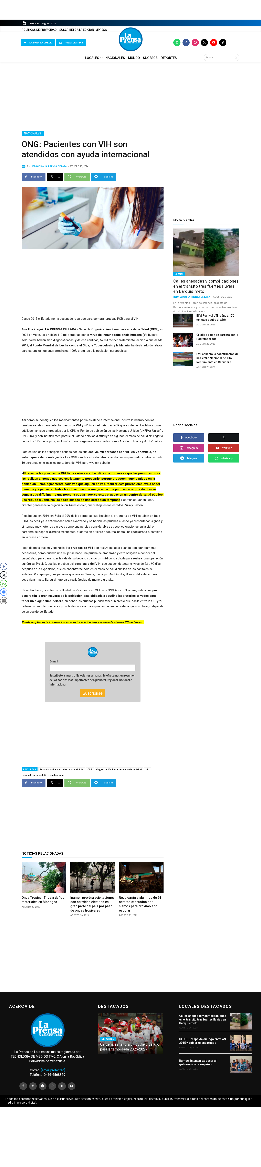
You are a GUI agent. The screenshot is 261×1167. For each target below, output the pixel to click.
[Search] (236, 57)
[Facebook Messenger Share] (3, 592)
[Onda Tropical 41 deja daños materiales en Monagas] (44, 877)
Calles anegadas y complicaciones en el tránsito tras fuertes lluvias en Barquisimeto (206, 286)
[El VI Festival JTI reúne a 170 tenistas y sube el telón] (183, 320)
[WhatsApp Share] (3, 583)
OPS (89, 769)
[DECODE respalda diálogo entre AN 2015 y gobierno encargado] (241, 1043)
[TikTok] (52, 1086)
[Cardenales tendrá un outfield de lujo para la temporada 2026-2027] (130, 1033)
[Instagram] (195, 42)
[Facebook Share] (3, 566)
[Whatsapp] (176, 42)
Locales (179, 274)
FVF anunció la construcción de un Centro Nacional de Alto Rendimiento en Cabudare (217, 358)
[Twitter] (204, 42)
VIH (147, 769)
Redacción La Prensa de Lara (49, 166)
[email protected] (53, 1070)
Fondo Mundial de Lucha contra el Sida (61, 769)
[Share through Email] (3, 600)
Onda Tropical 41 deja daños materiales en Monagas (43, 900)
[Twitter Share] (3, 575)
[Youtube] (213, 42)
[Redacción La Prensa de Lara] (24, 166)
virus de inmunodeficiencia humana (43, 775)
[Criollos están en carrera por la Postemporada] (183, 340)
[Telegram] (42, 1086)
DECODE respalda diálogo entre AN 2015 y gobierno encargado (202, 1040)
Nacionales (32, 133)
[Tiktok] (222, 42)
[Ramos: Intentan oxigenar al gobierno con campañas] (241, 1064)
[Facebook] (186, 42)
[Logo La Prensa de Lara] (130, 39)
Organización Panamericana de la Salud (119, 769)
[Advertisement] (130, 96)
